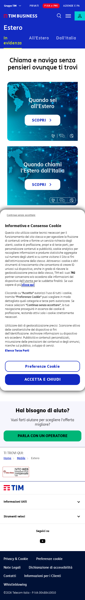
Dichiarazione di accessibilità (50, 568)
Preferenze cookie (49, 559)
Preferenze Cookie (42, 366)
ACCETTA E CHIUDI (42, 379)
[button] (68, 16)
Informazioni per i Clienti (42, 576)
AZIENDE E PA (71, 5)
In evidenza (13, 40)
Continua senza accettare (21, 214)
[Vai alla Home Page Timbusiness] (20, 16)
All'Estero (39, 38)
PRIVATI (34, 5)
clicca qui (28, 284)
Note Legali (12, 568)
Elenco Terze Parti (17, 350)
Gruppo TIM (10, 5)
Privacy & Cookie (16, 559)
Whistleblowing (15, 585)
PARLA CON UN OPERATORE (43, 436)
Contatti (10, 576)
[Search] (59, 16)
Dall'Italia (66, 38)
